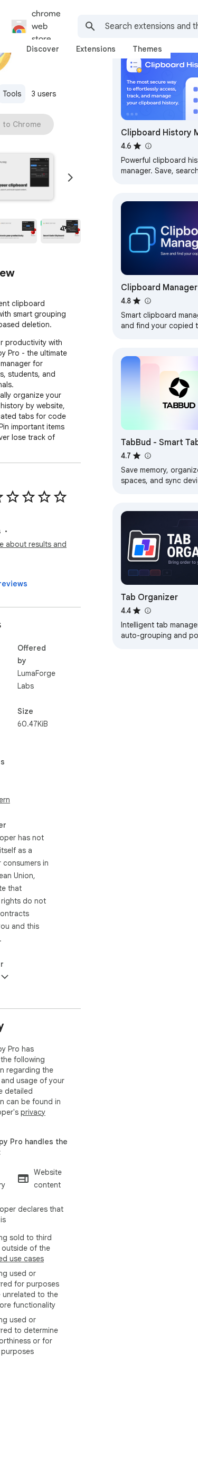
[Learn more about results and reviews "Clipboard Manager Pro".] (147, 300)
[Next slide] (70, 177)
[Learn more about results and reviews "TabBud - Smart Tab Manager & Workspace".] (147, 455)
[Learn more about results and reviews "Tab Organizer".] (147, 610)
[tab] (43, 49)
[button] (61, 231)
